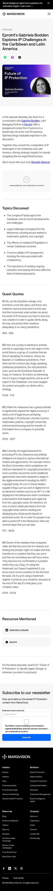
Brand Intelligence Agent (37, 800)
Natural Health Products (12, 799)
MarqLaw (34, 790)
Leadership (34, 834)
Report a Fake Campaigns (8, 846)
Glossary (6, 834)
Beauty (5, 772)
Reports (5, 829)
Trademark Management (40, 794)
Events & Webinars (10, 821)
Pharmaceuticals (9, 785)
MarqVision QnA (9, 857)
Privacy (5, 878)
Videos (5, 825)
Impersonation (36, 777)
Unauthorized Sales (38, 785)
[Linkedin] (9, 868)
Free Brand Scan (9, 852)
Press (32, 825)
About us (33, 816)
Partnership (35, 838)
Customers (34, 821)
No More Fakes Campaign (8, 839)
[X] (15, 868)
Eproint (28, 124)
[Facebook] (3, 868)
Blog (4, 816)
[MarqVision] (13, 14)
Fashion (5, 777)
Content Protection (38, 781)
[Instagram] (21, 868)
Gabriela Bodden (30, 120)
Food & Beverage (10, 790)
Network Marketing (10, 794)
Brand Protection (37, 772)
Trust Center (18, 878)
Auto (4, 781)
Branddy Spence (40, 162)
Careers (33, 829)
